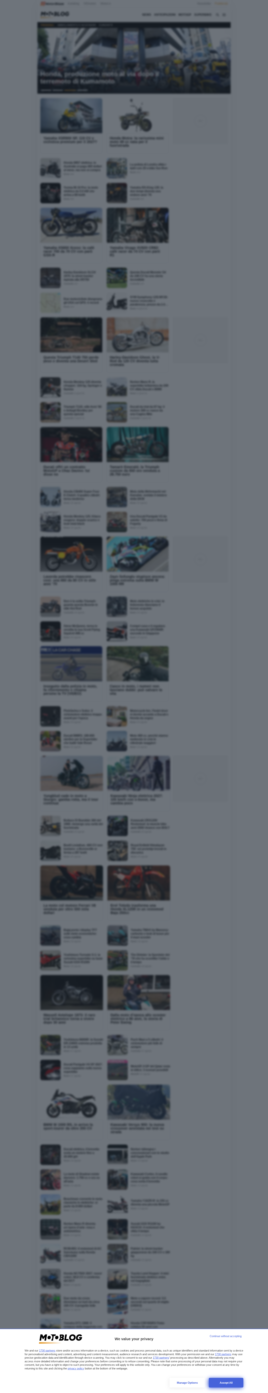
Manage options (187, 1382)
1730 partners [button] (47, 1350)
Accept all (226, 1382)
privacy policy (76, 1368)
